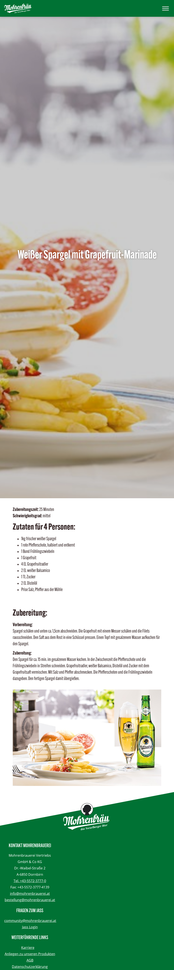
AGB (30, 960)
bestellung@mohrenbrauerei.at (30, 900)
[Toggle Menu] (165, 8)
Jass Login (30, 927)
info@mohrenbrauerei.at (30, 893)
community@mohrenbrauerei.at (30, 920)
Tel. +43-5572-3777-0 (30, 880)
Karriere (27, 947)
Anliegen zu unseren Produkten (30, 954)
